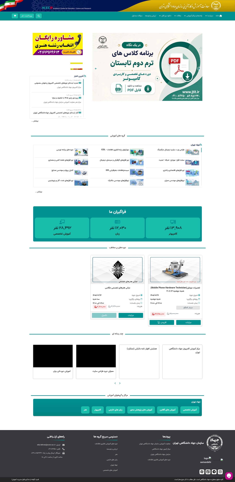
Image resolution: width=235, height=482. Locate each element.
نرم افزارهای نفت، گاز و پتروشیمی (60, 180)
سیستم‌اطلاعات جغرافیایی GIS (117, 170)
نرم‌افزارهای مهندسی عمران (174, 180)
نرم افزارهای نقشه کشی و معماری (60, 160)
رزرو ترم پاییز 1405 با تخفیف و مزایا (65, 98)
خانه (217, 15)
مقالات (179, 15)
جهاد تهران (114, 465)
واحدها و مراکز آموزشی (194, 15)
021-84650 (52, 449)
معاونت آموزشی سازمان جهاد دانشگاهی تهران (154, 443)
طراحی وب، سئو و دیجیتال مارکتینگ (170, 149)
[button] (199, 69)
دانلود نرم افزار (166, 15)
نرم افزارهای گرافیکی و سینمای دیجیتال (114, 160)
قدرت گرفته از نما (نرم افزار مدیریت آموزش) (25, 479)
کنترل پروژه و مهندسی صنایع (62, 170)
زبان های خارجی (112, 459)
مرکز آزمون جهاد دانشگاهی (161, 449)
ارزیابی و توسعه (150, 15)
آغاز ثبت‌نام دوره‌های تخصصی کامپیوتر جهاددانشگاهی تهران (56, 112)
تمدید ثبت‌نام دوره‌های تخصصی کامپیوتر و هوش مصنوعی (57, 83)
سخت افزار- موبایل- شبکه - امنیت (171, 160)
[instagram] (220, 472)
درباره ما (210, 15)
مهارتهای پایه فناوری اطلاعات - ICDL (115, 149)
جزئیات (188, 322)
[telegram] (214, 472)
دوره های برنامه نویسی (64, 149)
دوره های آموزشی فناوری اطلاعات (159, 459)
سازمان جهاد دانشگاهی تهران (160, 454)
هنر (116, 454)
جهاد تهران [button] (195, 402)
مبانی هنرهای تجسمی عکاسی (117, 288)
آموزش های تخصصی (110, 470)
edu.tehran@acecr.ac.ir (46, 444)
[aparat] (201, 472)
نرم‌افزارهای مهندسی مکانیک (118, 180)
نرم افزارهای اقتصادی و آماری (173, 170)
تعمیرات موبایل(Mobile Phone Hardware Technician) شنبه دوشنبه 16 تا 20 (175, 289)
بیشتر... (34, 121)
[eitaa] (208, 472)
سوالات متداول (137, 15)
